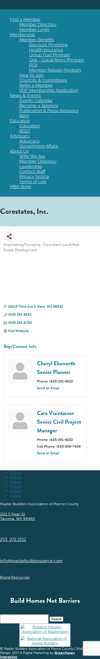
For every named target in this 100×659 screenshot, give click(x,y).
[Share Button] (9, 236)
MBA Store (20, 186)
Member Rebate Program (55, 70)
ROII (33, 65)
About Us (19, 151)
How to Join (31, 75)
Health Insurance (46, 49)
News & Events (25, 95)
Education (20, 120)
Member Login (34, 29)
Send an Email (48, 388)
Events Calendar (36, 100)
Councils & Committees (43, 80)
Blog (24, 115)
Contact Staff (32, 171)
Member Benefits (36, 39)
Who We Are (32, 156)
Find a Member (25, 19)
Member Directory (38, 24)
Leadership (30, 166)
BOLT (24, 130)
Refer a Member (36, 85)
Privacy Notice (34, 176)
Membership (22, 34)
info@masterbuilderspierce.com (31, 560)
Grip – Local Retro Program (56, 59)
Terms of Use (33, 181)
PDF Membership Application (48, 90)
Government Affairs (38, 146)
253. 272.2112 (13, 539)
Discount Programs (48, 44)
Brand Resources (15, 577)
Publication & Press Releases (49, 110)
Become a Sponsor (38, 105)
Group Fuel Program (49, 54)
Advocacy (20, 136)
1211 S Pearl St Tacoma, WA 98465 (17, 516)
